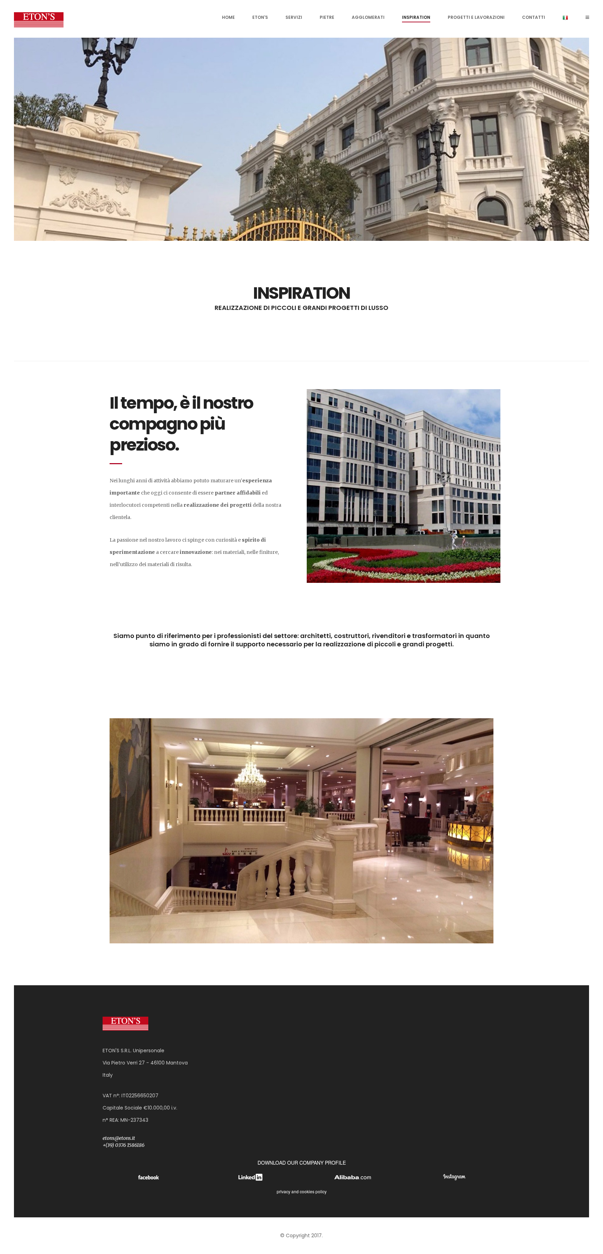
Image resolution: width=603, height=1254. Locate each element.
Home (228, 17)
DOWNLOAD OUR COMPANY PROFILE (302, 1162)
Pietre (327, 17)
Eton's (260, 17)
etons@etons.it (119, 1138)
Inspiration (416, 17)
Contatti (533, 17)
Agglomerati (368, 17)
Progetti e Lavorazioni (476, 17)
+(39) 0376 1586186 (123, 1145)
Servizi (293, 17)
